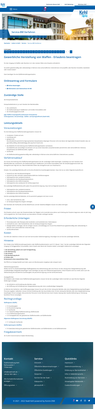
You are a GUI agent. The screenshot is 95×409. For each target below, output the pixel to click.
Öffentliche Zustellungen (43, 370)
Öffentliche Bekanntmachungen (45, 366)
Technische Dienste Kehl (53, 4)
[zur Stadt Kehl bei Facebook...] (81, 401)
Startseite (7, 43)
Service (24, 43)
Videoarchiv (38, 381)
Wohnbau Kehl (82, 4)
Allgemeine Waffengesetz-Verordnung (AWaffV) (18, 318)
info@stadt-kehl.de (10, 372)
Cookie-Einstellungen (72, 385)
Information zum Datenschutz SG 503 (20, 88)
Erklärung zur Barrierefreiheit (75, 370)
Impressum (69, 363)
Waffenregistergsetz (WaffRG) (13, 325)
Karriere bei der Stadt (42, 378)
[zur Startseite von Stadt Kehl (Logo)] (85, 13)
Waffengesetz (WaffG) (10, 302)
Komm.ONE (50, 401)
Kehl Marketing (69, 4)
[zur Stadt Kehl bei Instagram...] (84, 401)
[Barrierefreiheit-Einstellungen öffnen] (92, 207)
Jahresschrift (38, 385)
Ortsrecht (37, 363)
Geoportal (37, 374)
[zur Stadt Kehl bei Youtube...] (77, 401)
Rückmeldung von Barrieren (75, 378)
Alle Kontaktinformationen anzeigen (13, 380)
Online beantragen (14, 85)
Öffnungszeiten (9, 385)
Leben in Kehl (16, 43)
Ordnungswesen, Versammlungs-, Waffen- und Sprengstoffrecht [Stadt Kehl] (26, 116)
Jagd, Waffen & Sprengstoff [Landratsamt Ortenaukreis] (20, 114)
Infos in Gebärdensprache (74, 374)
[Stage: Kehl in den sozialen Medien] (45, 9)
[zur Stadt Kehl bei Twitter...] (89, 401)
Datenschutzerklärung (73, 366)
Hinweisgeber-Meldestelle (74, 381)
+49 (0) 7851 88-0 (10, 374)
